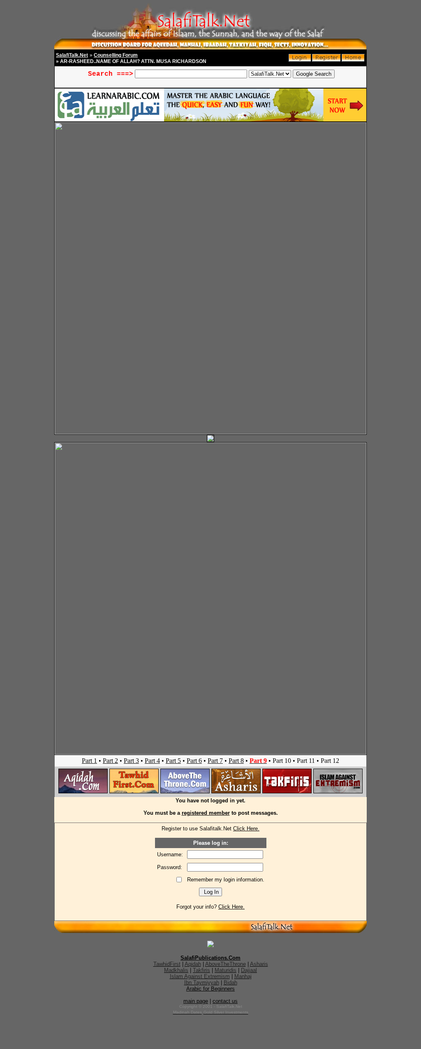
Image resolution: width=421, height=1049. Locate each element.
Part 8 (236, 760)
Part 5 (173, 760)
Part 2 (110, 760)
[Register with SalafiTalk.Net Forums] (326, 59)
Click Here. (246, 828)
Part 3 (131, 760)
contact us (225, 1001)
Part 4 (152, 760)
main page (195, 1001)
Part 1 (89, 760)
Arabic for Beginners (210, 989)
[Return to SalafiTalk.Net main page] (353, 59)
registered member (206, 813)
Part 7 (215, 760)
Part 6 (194, 760)
